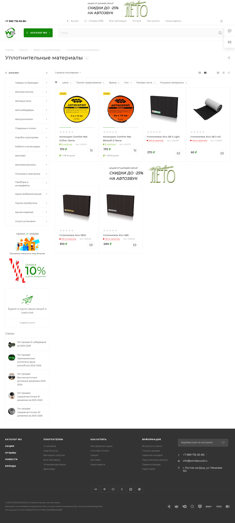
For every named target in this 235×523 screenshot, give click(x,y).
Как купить (98, 439)
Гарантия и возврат (152, 455)
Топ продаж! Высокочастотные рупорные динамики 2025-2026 (31, 379)
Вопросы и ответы (152, 446)
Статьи (9, 333)
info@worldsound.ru (195, 460)
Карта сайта (148, 469)
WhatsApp (139, 489)
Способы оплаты (99, 450)
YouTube (113, 489)
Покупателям (53, 439)
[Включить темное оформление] (221, 21)
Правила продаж (151, 464)
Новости (11, 459)
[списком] (223, 72)
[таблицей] (228, 72)
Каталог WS (13, 439)
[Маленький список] (199, 72)
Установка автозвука (55, 464)
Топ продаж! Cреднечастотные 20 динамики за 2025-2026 (29, 412)
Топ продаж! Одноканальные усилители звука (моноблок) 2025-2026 (29, 360)
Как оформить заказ (101, 446)
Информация (151, 439)
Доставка (95, 460)
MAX (130, 489)
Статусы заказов (151, 450)
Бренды (10, 466)
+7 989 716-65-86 (15, 21)
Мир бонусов (51, 450)
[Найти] (220, 33)
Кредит (94, 455)
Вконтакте (95, 489)
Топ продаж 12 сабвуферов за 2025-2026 (31, 344)
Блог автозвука (52, 460)
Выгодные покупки (54, 455)
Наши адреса (97, 464)
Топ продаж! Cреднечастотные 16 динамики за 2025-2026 (29, 396)
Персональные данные (155, 460)
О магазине (50, 446)
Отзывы (10, 453)
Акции (9, 446)
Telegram (104, 489)
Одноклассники (122, 489)
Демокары (49, 469)
